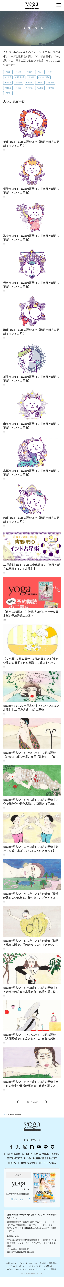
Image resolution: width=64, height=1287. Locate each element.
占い (51, 72)
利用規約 (52, 1263)
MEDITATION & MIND (35, 1154)
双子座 (30, 83)
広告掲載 (43, 1263)
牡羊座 (8, 83)
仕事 (19, 72)
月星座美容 (20, 77)
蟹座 (8, 93)
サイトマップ (40, 1269)
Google (52, 1147)
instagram (25, 1147)
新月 (40, 72)
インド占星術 (45, 77)
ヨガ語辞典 (52, 1269)
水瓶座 (51, 83)
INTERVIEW (14, 1159)
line (45, 1147)
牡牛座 (19, 83)
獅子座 (51, 88)
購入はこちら (17, 1199)
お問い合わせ (11, 1263)
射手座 (8, 88)
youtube (39, 1147)
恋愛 (8, 72)
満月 (32, 77)
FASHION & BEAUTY (44, 1159)
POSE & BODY (12, 1154)
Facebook (10, 1147)
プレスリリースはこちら (28, 1263)
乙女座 (40, 88)
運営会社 (49, 1266)
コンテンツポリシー (36, 1266)
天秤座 (30, 88)
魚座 (40, 83)
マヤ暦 (8, 77)
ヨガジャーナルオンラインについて (19, 1269)
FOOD (27, 1159)
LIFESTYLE (12, 1163)
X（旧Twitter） (18, 1147)
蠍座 (19, 88)
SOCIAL (55, 1154)
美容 (30, 72)
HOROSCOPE (29, 1163)
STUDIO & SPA (47, 1163)
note (32, 1147)
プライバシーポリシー (17, 1266)
